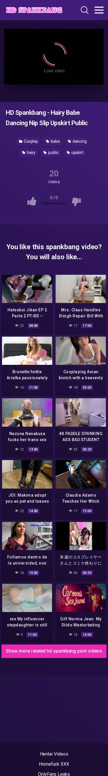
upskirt (77, 152)
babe (55, 141)
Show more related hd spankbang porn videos (54, 651)
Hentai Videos (54, 754)
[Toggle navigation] (99, 10)
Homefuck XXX (54, 764)
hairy (31, 152)
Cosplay (30, 141)
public (52, 152)
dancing (79, 141)
